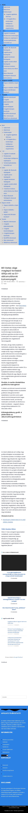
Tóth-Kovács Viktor (9, 281)
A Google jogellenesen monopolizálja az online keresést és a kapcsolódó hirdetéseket (14, 574)
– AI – (4, 31)
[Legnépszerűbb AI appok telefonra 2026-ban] (4, 623)
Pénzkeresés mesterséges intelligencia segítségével (11, 158)
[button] (9, 122)
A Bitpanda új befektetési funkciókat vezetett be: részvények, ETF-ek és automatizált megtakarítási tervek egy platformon (15, 641)
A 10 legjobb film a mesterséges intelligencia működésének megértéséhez (11, 23)
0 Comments (16, 625)
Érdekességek (7, 12)
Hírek (3, 5)
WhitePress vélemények (10, 118)
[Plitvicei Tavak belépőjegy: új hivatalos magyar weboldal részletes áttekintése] (4, 631)
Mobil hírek (7, 9)
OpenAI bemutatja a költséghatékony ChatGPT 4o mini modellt (14, 599)
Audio (4, 45)
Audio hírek (7, 7)
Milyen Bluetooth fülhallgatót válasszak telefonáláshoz (10, 76)
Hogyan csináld (7, 80)
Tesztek (4, 95)
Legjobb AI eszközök (9, 33)
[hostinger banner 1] (14, 293)
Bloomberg (22, 306)
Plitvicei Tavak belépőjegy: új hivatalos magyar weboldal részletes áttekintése (15, 630)
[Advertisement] (14, 436)
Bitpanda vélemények (10, 97)
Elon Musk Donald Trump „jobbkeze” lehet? (14, 608)
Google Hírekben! (18, 657)
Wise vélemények (8, 116)
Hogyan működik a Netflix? (11, 87)
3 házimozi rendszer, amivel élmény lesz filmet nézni (11, 69)
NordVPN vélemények (10, 113)
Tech (5, 283)
